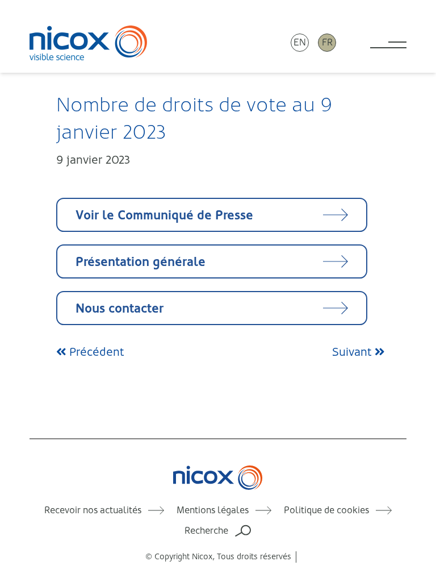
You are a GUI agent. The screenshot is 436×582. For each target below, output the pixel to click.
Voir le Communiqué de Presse (164, 215)
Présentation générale (141, 262)
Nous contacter (120, 308)
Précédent (95, 352)
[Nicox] (89, 42)
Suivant (353, 352)
